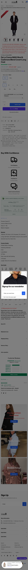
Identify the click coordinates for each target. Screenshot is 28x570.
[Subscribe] (23, 293)
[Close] (25, 272)
